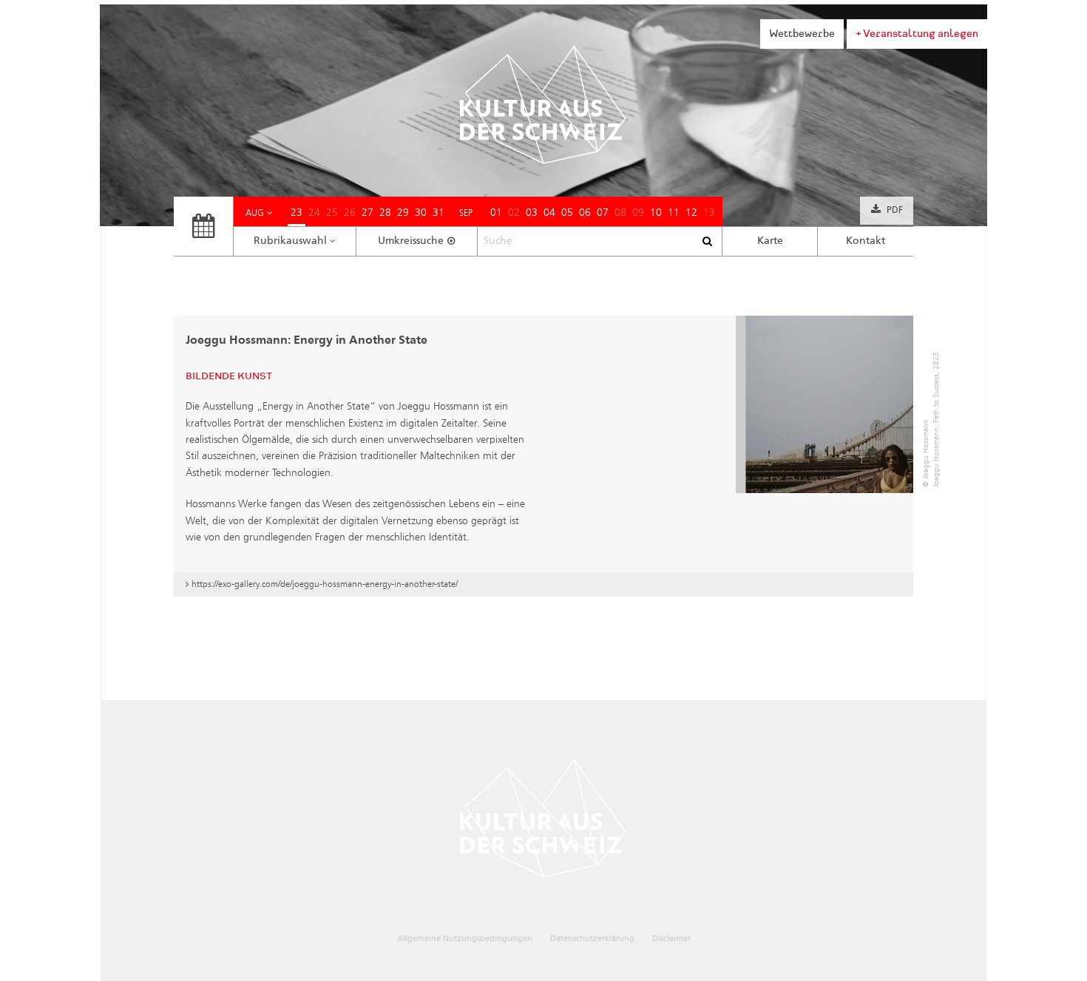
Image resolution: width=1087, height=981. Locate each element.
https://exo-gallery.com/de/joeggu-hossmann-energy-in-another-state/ (325, 583)
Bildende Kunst (229, 376)
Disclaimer (671, 938)
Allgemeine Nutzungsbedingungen (464, 938)
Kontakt (865, 241)
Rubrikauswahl (290, 241)
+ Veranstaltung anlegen (917, 33)
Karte (770, 241)
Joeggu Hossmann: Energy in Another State (306, 341)
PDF (895, 210)
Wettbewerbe (802, 33)
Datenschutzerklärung (592, 938)
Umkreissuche (411, 241)
